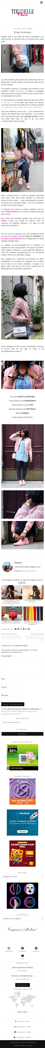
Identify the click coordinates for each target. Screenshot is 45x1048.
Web (25, 571)
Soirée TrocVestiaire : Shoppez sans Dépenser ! (11, 622)
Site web (4, 695)
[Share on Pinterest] (23, 629)
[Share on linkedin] (29, 629)
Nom (3, 679)
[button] (42, 2)
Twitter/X (23, 1021)
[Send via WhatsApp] (26, 629)
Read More (22, 734)
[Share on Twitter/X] (21, 629)
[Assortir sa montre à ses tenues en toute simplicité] (33, 613)
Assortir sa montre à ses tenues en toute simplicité (32, 622)
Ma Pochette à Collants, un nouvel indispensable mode (11, 636)
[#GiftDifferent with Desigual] (33, 592)
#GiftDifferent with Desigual (32, 600)
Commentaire (6, 656)
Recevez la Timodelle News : (22, 976)
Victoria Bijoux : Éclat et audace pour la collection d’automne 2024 (11, 602)
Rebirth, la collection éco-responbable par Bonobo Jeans (34, 637)
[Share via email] (15, 629)
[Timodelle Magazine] (22, 13)
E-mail (4, 687)
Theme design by (23, 1045)
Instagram (32, 571)
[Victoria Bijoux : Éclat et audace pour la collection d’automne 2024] (11, 592)
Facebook (23, 1032)
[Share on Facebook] (18, 629)
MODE (29, 28)
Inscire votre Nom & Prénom (22, 967)
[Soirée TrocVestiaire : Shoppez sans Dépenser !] (11, 613)
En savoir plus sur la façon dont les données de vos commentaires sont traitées (21, 711)
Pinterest (23, 1037)
